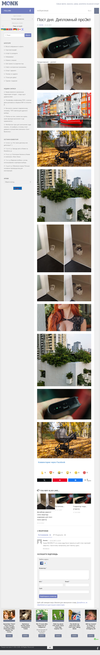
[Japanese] (20, 29)
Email (67, 581)
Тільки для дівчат (11, 77)
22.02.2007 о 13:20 (55, 540)
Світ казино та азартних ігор (15, 63)
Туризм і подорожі (11, 81)
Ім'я (40, 581)
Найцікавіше (43, 11)
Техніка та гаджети (12, 74)
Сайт (40, 588)
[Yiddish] (22, 29)
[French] (12, 29)
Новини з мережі (11, 60)
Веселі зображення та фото (14, 46)
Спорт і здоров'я (11, 70)
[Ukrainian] (2, 29)
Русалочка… (60, 506)
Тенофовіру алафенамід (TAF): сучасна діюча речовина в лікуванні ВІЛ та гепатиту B (17, 102)
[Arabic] (5, 29)
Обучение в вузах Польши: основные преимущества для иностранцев (17, 168)
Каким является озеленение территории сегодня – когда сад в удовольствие (14, 94)
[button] (42, 564)
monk (41, 25)
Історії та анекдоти (12, 53)
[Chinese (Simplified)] (7, 29)
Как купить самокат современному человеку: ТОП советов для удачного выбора (16, 111)
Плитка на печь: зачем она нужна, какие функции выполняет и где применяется (15, 119)
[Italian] (17, 29)
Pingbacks (60, 535)
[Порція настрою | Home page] (10, 3)
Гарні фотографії (11, 50)
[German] (15, 29)
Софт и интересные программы (16, 67)
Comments (45, 535)
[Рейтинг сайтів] (17, 189)
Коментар (43, 568)
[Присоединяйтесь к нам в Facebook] (30, 11)
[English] (10, 29)
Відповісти (46, 548)
